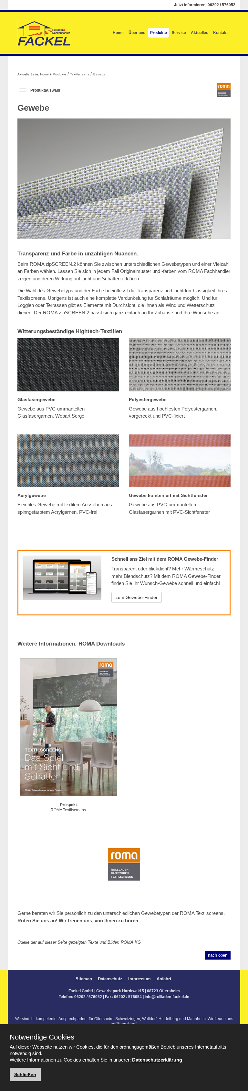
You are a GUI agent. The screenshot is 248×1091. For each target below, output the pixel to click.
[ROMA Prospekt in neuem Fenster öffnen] (68, 728)
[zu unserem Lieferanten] (124, 869)
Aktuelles (199, 32)
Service (179, 32)
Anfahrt (164, 978)
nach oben (217, 955)
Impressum (139, 978)
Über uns (137, 32)
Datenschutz (110, 978)
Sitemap (84, 978)
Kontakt (220, 32)
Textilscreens (79, 74)
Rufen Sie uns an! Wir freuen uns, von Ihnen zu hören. (78, 920)
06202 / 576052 (221, 5)
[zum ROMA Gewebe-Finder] (62, 582)
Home (118, 32)
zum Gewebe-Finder (137, 597)
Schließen (25, 1074)
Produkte (158, 32)
